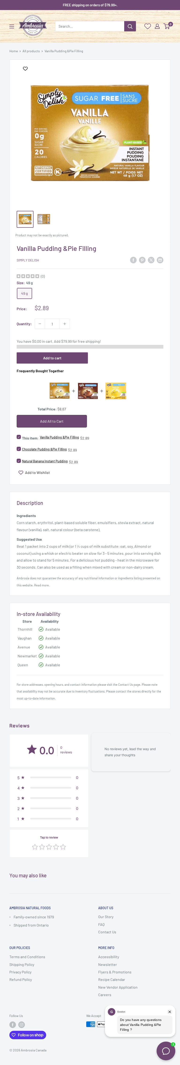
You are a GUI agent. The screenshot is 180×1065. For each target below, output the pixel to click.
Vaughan (25, 638)
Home (13, 51)
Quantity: (24, 323)
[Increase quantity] (65, 324)
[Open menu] (11, 26)
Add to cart (52, 358)
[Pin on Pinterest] (142, 259)
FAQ (101, 924)
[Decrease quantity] (40, 324)
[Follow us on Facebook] (12, 1024)
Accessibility (108, 956)
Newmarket (27, 656)
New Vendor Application (118, 987)
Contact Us (125, 684)
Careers (104, 994)
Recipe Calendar (111, 979)
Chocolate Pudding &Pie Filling (44, 449)
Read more (41, 585)
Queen (23, 665)
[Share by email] (160, 259)
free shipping (89, 341)
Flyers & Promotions (114, 972)
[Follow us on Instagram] (21, 1024)
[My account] (157, 26)
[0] (167, 26)
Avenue (24, 647)
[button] (49, 777)
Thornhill (25, 629)
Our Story (105, 916)
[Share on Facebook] (133, 259)
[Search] (130, 26)
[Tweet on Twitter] (151, 259)
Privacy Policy (20, 972)
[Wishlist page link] (147, 26)
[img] (28, 276)
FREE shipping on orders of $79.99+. (90, 5)
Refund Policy (20, 979)
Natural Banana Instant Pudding (45, 461)
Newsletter (107, 964)
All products (31, 51)
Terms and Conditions (27, 956)
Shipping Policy (21, 964)
